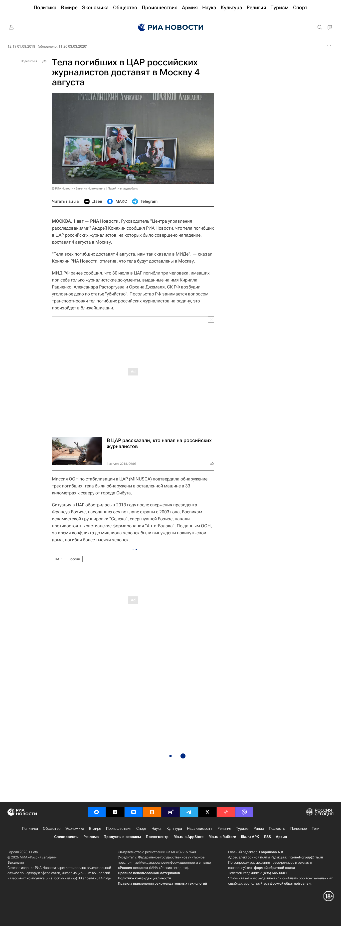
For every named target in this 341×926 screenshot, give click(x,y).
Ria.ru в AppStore (188, 836)
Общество (51, 828)
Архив (281, 836)
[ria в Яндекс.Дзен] (115, 812)
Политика (30, 828)
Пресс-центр (157, 836)
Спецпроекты (66, 836)
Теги (315, 828)
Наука (157, 828)
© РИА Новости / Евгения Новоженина (78, 188)
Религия (224, 828)
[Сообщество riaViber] (244, 812)
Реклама (91, 836)
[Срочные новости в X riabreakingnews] (226, 812)
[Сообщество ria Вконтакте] (134, 812)
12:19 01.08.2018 (21, 46)
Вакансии (15, 862)
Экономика (74, 828)
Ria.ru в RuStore (222, 836)
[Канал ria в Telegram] (189, 812)
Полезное (298, 828)
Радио (259, 828)
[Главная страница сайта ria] (170, 27)
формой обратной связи (274, 868)
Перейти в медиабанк (123, 188)
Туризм (242, 828)
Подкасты (277, 828)
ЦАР (58, 559)
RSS (267, 836)
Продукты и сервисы (122, 836)
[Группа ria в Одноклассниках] (152, 812)
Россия (74, 559)
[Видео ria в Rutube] (170, 812)
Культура (174, 828)
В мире (95, 828)
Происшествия (118, 828)
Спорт (141, 828)
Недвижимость (199, 828)
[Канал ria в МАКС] (97, 812)
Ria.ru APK (250, 836)
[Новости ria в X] (207, 812)
